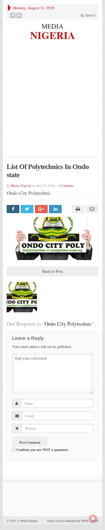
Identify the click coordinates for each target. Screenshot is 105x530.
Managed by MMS (76, 521)
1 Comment (65, 185)
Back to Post (52, 271)
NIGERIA (52, 34)
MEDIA (52, 26)
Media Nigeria (21, 185)
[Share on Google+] (42, 209)
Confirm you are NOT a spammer (41, 449)
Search (89, 15)
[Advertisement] (52, 101)
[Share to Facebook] (14, 209)
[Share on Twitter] (28, 209)
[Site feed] (19, 15)
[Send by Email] (91, 209)
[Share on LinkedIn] (56, 209)
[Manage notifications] (93, 519)
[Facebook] (13, 15)
